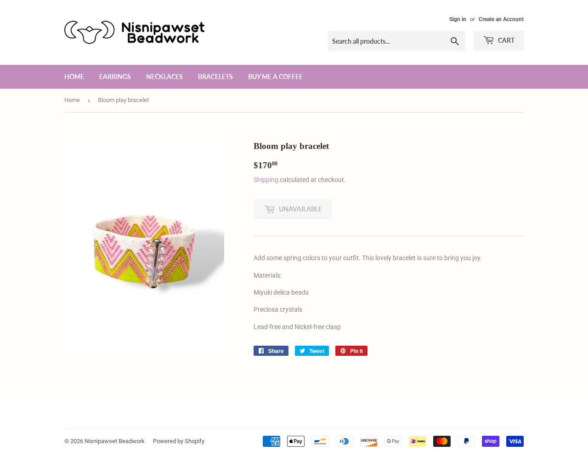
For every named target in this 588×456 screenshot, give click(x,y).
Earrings (115, 76)
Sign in (457, 19)
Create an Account (501, 19)
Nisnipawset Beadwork (115, 441)
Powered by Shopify (178, 441)
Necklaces (164, 76)
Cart (505, 40)
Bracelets (215, 76)
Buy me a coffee (275, 76)
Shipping (266, 179)
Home (74, 76)
